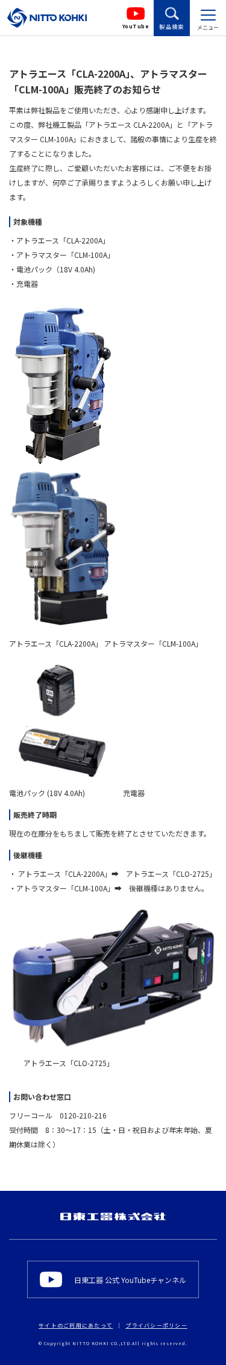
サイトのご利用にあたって (76, 1325)
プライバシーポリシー (156, 1325)
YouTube (135, 26)
